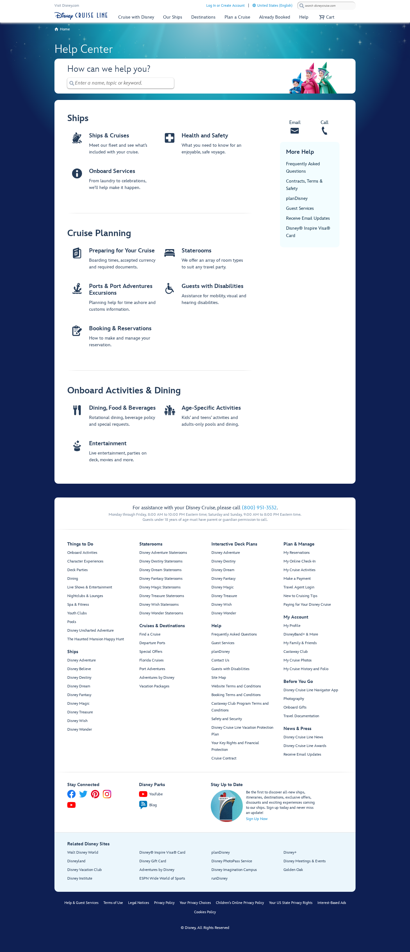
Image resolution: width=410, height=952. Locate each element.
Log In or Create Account (225, 6)
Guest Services (300, 208)
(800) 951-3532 (259, 508)
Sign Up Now (256, 819)
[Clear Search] (169, 83)
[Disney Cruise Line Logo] (80, 16)
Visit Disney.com (66, 6)
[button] (326, 17)
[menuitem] (254, 5)
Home (65, 29)
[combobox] (326, 6)
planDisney (297, 198)
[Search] (302, 5)
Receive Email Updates (308, 218)
